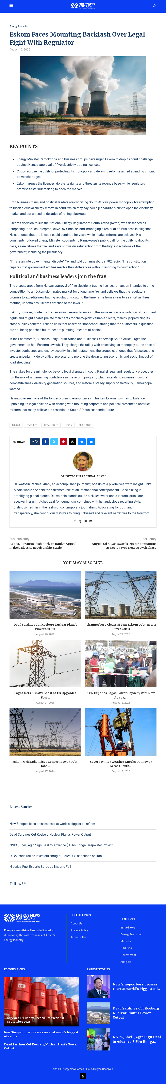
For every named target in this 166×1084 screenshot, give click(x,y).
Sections (127, 919)
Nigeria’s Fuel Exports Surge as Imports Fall (40, 867)
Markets (125, 941)
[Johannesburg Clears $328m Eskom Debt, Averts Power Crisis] (120, 595)
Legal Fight (51, 425)
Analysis (125, 961)
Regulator (85, 425)
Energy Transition (131, 934)
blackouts (79, 214)
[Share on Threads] (72, 441)
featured (32, 425)
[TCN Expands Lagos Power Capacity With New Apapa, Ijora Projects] (120, 663)
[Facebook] (83, 1076)
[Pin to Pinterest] (63, 441)
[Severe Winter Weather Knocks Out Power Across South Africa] (120, 732)
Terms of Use (79, 937)
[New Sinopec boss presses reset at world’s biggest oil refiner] (98, 986)
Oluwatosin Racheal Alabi (83, 476)
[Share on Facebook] (45, 441)
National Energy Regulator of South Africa (79, 223)
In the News (127, 927)
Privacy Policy (79, 930)
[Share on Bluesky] (82, 441)
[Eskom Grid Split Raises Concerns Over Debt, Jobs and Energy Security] (45, 732)
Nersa (68, 425)
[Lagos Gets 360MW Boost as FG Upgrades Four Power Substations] (45, 663)
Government (128, 955)
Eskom (16, 425)
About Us (76, 923)
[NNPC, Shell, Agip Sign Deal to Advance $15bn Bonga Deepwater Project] (98, 1039)
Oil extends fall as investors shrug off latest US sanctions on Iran (56, 856)
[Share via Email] (91, 441)
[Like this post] (36, 441)
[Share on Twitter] (54, 441)
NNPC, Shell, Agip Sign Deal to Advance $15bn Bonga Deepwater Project (61, 845)
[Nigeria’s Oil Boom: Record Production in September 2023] (41, 1002)
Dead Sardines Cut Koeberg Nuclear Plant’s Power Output (50, 834)
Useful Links (81, 915)
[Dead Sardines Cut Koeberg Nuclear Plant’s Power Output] (45, 595)
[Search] (154, 6)
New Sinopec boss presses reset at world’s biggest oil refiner (52, 824)
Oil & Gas (126, 948)
